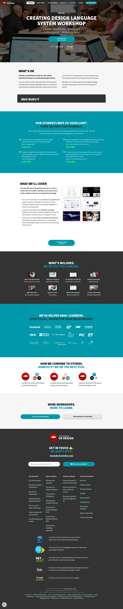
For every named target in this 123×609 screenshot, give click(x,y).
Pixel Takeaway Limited (70, 589)
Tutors (73, 3)
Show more (62, 345)
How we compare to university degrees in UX (69, 498)
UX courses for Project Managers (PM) (51, 509)
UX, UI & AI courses (35, 480)
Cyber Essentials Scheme (70, 540)
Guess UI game (85, 498)
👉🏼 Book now (91, 3)
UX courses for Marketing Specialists (50, 528)
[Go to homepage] (8, 3)
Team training (52, 3)
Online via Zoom (74, 29)
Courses (30, 3)
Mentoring (41, 3)
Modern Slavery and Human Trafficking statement (70, 596)
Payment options (85, 489)
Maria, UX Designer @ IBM (28, 144)
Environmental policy (87, 594)
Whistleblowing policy (45, 598)
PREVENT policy (55, 598)
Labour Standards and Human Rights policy (46, 596)
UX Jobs (62, 3)
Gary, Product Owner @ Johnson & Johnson (77, 144)
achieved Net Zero (68, 558)
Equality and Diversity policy (74, 594)
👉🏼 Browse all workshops (40, 416)
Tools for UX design (86, 517)
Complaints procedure (89, 596)
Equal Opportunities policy (59, 594)
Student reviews (85, 485)
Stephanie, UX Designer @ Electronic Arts (76, 159)
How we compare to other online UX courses (69, 489)
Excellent (78, 123)
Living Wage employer (69, 547)
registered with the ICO (69, 568)
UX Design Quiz (85, 502)
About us (83, 480)
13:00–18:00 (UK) (59, 29)
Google (76, 578)
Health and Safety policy (66, 598)
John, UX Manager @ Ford (28, 159)
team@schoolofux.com (61, 456)
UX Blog (82, 493)
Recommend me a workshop (82, 416)
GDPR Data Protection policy (40, 594)
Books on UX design (86, 513)
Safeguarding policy (78, 598)
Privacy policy (28, 594)
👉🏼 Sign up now (61, 243)
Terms (49, 594)
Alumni (80, 3)
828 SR (71, 32)
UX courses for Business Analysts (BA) (52, 518)
